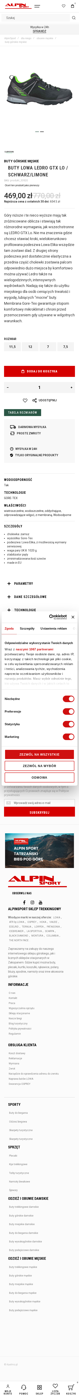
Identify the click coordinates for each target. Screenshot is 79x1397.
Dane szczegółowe (30, 597)
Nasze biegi (15, 1018)
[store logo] (18, 6)
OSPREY (31, 922)
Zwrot (12, 1068)
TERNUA (26, 926)
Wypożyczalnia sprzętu (21, 1008)
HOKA (43, 922)
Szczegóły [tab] (27, 628)
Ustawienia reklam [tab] (54, 628)
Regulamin (15, 1033)
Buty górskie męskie (20, 1275)
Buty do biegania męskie (22, 1293)
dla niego (26, 38)
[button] (37, 132)
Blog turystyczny (18, 1023)
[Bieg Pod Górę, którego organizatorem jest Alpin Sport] (39, 851)
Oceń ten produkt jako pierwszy (22, 185)
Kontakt (13, 998)
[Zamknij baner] (73, 617)
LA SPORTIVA (34, 931)
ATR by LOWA (16, 922)
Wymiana (14, 1063)
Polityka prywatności (20, 1028)
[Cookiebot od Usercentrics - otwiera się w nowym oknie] (50, 617)
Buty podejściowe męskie (23, 1310)
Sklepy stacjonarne (19, 1013)
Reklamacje (15, 1058)
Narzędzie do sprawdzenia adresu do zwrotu (34, 1073)
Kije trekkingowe (18, 1164)
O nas (12, 993)
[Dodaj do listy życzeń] (25, 400)
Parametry (23, 584)
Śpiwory (13, 1190)
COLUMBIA (52, 935)
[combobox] (39, 18)
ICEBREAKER (16, 931)
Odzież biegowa (18, 1121)
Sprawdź (39, 31)
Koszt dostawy (17, 1053)
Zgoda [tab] (9, 628)
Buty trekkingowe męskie (23, 1267)
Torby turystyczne (19, 1173)
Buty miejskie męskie (21, 1284)
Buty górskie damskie (21, 1215)
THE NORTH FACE (19, 940)
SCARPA (49, 931)
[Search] (74, 18)
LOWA (56, 917)
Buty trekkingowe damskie (24, 1206)
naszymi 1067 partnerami (34, 649)
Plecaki (13, 1155)
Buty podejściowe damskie (24, 1250)
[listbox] (39, 347)
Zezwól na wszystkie (39, 754)
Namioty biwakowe (19, 1181)
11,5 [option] (12, 346)
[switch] (68, 711)
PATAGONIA (53, 926)
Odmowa (39, 777)
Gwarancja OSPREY (19, 1084)
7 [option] (48, 346)
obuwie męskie (45, 38)
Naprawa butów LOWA (21, 1078)
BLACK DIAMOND (18, 935)
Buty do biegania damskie (23, 1233)
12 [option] (30, 346)
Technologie (25, 610)
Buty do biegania (18, 1112)
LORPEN (39, 926)
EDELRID (14, 926)
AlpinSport (10, 38)
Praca (12, 1003)
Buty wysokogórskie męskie (24, 1301)
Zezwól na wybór (39, 766)
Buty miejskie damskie (22, 1224)
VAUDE (53, 922)
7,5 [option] (65, 346)
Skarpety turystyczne (21, 1130)
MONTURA (37, 935)
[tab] (39, 584)
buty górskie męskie (16, 42)
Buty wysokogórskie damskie (25, 1241)
